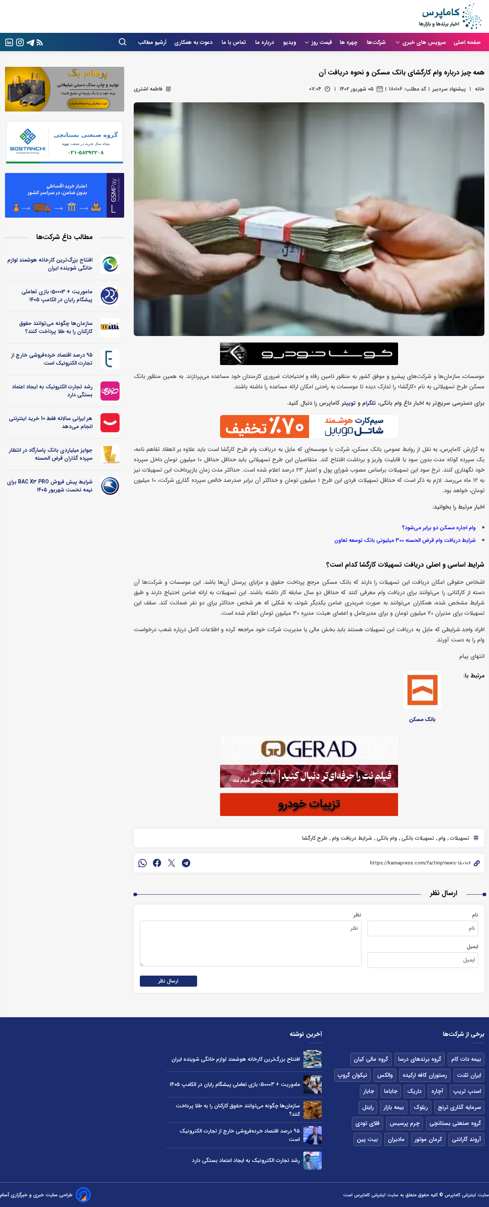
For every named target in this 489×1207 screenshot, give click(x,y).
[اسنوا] (110, 264)
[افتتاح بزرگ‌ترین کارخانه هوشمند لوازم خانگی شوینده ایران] (312, 1059)
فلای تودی (367, 1123)
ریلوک (421, 1107)
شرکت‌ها (377, 42)
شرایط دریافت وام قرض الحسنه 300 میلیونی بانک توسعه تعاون (405, 540)
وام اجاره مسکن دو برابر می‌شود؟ (439, 528)
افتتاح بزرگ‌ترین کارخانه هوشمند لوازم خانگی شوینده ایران (49, 264)
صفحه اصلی (467, 42)
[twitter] (171, 863)
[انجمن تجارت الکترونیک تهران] (110, 359)
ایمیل (472, 946)
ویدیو (289, 42)
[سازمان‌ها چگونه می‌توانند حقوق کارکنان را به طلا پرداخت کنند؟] (312, 1109)
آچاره (437, 1091)
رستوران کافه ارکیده (425, 1075)
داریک (414, 1091)
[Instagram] (19, 42)
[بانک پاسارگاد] (110, 454)
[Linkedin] (9, 42)
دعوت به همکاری (194, 42)
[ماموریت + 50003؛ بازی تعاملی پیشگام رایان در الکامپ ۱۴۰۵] (312, 1084)
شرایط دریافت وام (351, 838)
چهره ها (349, 42)
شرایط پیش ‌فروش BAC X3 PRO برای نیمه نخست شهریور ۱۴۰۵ (49, 486)
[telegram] (186, 863)
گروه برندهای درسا (419, 1059)
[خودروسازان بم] (110, 486)
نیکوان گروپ (352, 1075)
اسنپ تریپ (467, 1091)
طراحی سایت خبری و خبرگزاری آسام (36, 1195)
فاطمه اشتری (148, 89)
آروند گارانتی (466, 1139)
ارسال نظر (168, 981)
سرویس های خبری (424, 42)
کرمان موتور (428, 1139)
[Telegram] (30, 42)
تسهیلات (459, 838)
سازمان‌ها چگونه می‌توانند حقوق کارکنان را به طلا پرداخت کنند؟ (55, 327)
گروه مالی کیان (371, 1059)
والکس (385, 1075)
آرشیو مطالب (152, 42)
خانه (479, 89)
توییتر (349, 403)
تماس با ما (235, 42)
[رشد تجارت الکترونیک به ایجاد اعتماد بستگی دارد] (312, 1160)
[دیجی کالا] (110, 422)
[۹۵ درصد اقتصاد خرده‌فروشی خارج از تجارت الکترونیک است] (312, 1135)
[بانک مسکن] (422, 690)
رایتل (368, 1107)
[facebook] (157, 863)
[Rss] (40, 42)
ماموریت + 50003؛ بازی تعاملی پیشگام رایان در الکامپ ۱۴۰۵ (56, 296)
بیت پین (367, 1139)
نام (475, 915)
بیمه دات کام (466, 1059)
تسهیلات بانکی (417, 838)
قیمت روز (321, 42)
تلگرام (369, 403)
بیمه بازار (394, 1107)
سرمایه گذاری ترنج (459, 1107)
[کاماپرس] (450, 16)
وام (441, 838)
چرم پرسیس (404, 1123)
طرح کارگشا (314, 838)
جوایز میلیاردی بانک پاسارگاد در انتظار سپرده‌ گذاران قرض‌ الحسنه (50, 454)
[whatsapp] (142, 863)
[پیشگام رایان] (110, 295)
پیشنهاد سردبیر (449, 89)
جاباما (390, 1091)
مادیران (396, 1139)
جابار (368, 1091)
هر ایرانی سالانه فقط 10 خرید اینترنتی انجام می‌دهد (50, 422)
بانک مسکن (422, 719)
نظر (357, 915)
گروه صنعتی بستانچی (455, 1123)
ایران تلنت (469, 1075)
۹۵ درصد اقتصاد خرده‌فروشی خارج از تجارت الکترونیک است (51, 359)
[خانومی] (110, 391)
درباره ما (265, 42)
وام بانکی (386, 838)
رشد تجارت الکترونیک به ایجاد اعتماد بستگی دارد (52, 391)
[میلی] (110, 327)
